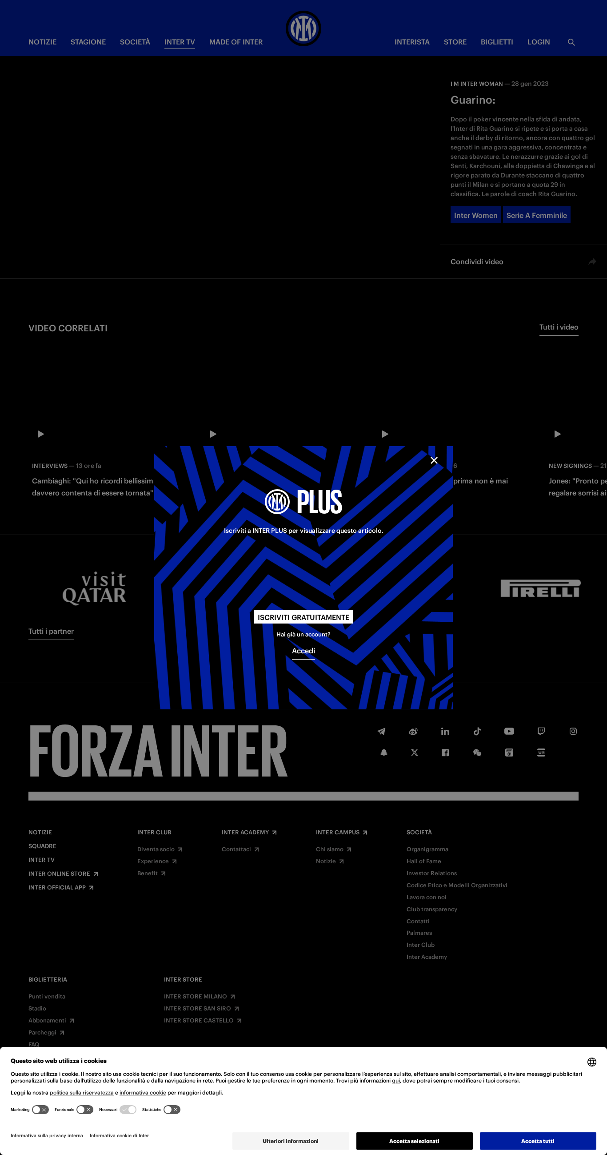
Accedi (303, 650)
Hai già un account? (303, 634)
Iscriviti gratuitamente (303, 616)
